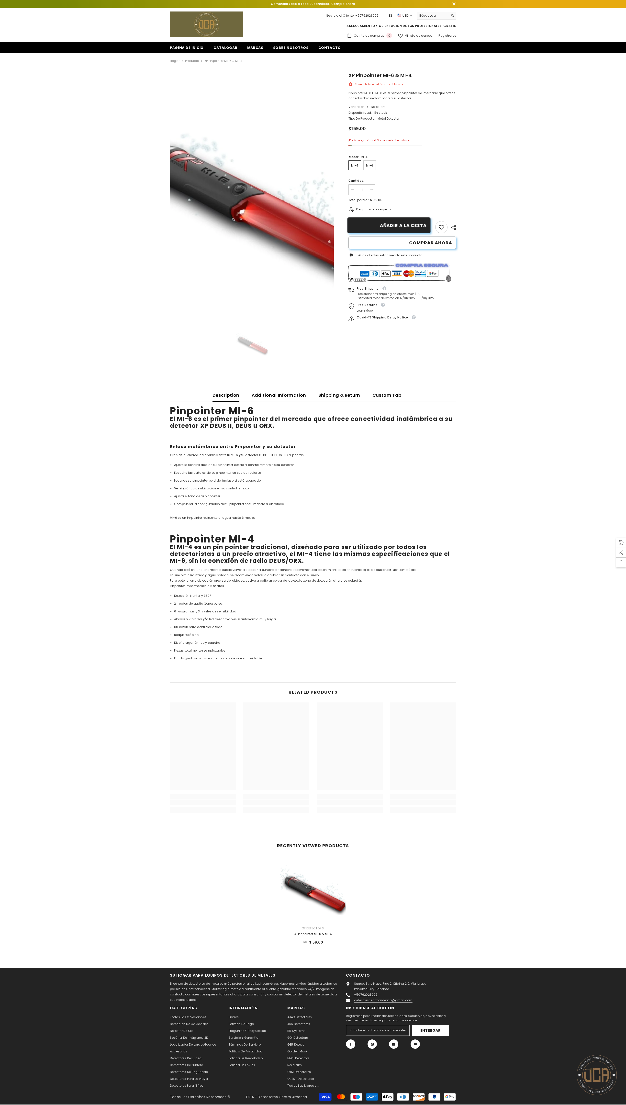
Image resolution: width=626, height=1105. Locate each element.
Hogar (174, 61)
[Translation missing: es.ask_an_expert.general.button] (597, 1076)
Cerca (454, 4)
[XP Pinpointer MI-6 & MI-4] (313, 889)
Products (192, 61)
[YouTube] (415, 1044)
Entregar (430, 1030)
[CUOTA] (451, 227)
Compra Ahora (343, 4)
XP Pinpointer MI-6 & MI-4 (313, 934)
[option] (252, 193)
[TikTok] (393, 1044)
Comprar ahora (430, 243)
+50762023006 (367, 15)
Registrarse (447, 36)
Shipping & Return (339, 395)
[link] (441, 227)
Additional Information (279, 395)
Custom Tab (387, 395)
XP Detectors (376, 107)
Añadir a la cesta (404, 225)
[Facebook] (350, 1044)
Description (225, 395)
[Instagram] (372, 1044)
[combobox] (432, 15)
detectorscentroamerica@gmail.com (383, 1000)
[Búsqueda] (436, 16)
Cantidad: (356, 181)
